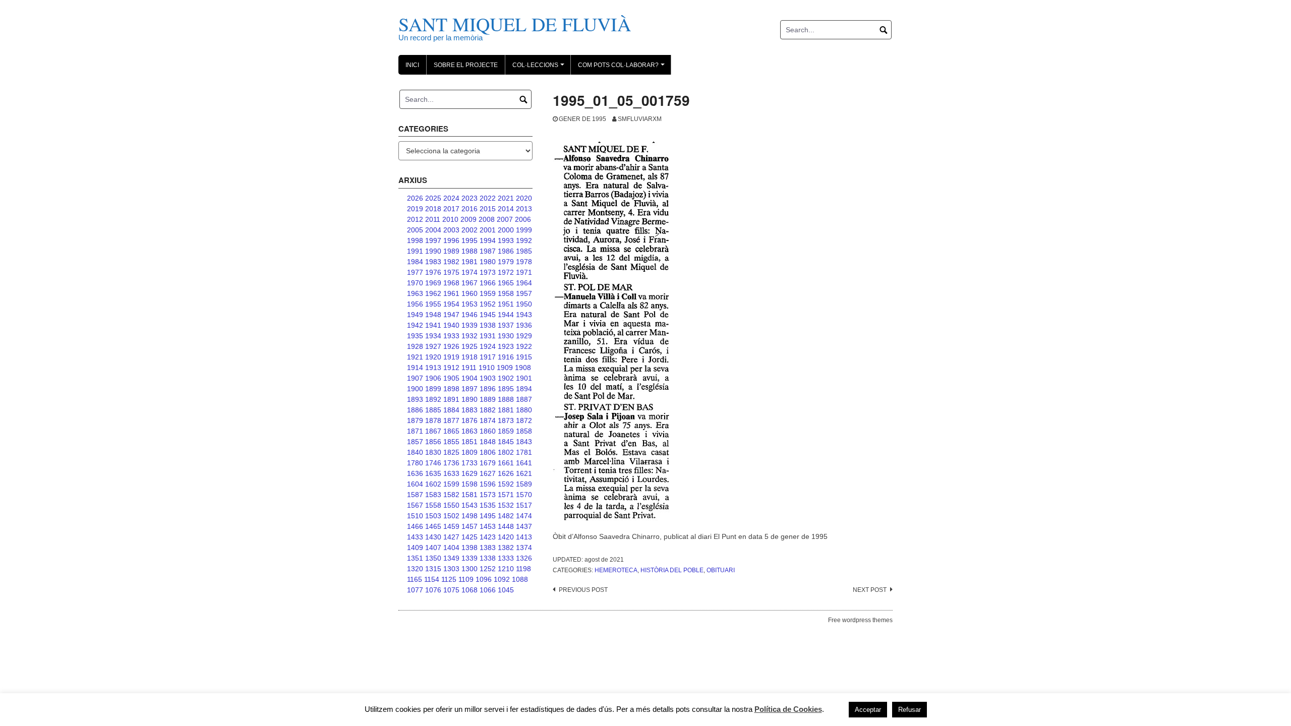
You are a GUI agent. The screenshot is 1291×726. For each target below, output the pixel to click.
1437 (524, 526)
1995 (469, 240)
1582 (451, 495)
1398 (469, 547)
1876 (469, 420)
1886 (415, 410)
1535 (488, 505)
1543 (469, 505)
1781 (524, 452)
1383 (488, 547)
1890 (469, 399)
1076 (433, 590)
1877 (451, 420)
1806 (488, 452)
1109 (466, 579)
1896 (488, 389)
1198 (523, 569)
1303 (451, 569)
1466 (415, 526)
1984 (415, 262)
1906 (433, 378)
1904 (469, 378)
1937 (506, 325)
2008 (487, 219)
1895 (506, 389)
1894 (524, 389)
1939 (469, 325)
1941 (433, 325)
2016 (469, 209)
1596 (488, 484)
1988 (469, 251)
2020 (524, 198)
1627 (488, 473)
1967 (469, 283)
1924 (488, 346)
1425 (469, 537)
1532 (506, 505)
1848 (488, 442)
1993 (506, 240)
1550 (451, 505)
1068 (469, 590)
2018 (433, 209)
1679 (488, 463)
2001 (488, 230)
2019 (415, 209)
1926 (451, 346)
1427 (451, 537)
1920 (433, 357)
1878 (433, 420)
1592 (506, 484)
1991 (415, 251)
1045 (506, 590)
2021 (506, 198)
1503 (433, 516)
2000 (506, 230)
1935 (415, 336)
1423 (488, 537)
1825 (451, 452)
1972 (506, 272)
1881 (506, 410)
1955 (433, 304)
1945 (488, 315)
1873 (506, 420)
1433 (415, 537)
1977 (415, 272)
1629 (469, 473)
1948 (433, 315)
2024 (451, 198)
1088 (520, 579)
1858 (524, 431)
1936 (524, 325)
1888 (506, 399)
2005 (415, 230)
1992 (524, 240)
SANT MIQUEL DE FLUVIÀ (514, 24)
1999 (524, 230)
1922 (524, 346)
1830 (433, 452)
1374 (524, 547)
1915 (524, 357)
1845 (506, 442)
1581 (469, 495)
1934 (433, 336)
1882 (488, 410)
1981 (469, 262)
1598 (469, 484)
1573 (488, 495)
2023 (469, 198)
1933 (451, 336)
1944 (506, 315)
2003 (451, 230)
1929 (524, 336)
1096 (484, 579)
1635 (433, 473)
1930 (506, 336)
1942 (415, 325)
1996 (451, 240)
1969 (433, 283)
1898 (451, 389)
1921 (415, 357)
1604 (415, 484)
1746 (433, 463)
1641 (524, 463)
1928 (415, 346)
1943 (524, 315)
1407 (433, 547)
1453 (488, 526)
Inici (412, 65)
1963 (415, 293)
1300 (469, 569)
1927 (433, 346)
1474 (524, 516)
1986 (506, 251)
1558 (433, 505)
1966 (488, 283)
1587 (415, 495)
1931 (488, 336)
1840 (415, 452)
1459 (451, 526)
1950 (524, 304)
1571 (506, 495)
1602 (433, 484)
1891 (451, 399)
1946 (469, 315)
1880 (524, 410)
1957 (524, 293)
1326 (524, 558)
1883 (469, 410)
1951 (506, 304)
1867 (433, 431)
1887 (524, 399)
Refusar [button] (909, 709)
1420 (506, 537)
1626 (506, 473)
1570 (524, 495)
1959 (488, 293)
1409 (415, 547)
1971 (524, 272)
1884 (451, 410)
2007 (505, 219)
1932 (469, 336)
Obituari (721, 570)
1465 (433, 526)
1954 (451, 304)
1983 (433, 262)
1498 (469, 516)
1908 (523, 368)
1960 (469, 293)
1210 (506, 569)
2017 (451, 209)
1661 (506, 463)
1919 (451, 357)
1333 (506, 558)
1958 (506, 293)
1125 (448, 579)
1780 (415, 463)
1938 (488, 325)
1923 (506, 346)
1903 (488, 378)
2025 (433, 198)
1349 (451, 558)
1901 (524, 378)
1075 (451, 590)
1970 (415, 283)
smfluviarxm (640, 119)
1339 (469, 558)
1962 (433, 293)
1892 (433, 399)
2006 (523, 219)
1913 (433, 368)
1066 (488, 590)
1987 (488, 251)
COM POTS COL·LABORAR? (623, 68)
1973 (488, 272)
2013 (524, 209)
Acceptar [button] (868, 709)
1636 (415, 473)
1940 (451, 325)
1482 (506, 516)
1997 (433, 240)
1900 (415, 389)
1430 (433, 537)
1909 (505, 368)
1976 (433, 272)
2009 (468, 219)
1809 (469, 452)
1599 (451, 484)
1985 (524, 251)
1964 (524, 283)
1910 (487, 368)
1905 (451, 378)
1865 (451, 431)
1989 (451, 251)
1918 (469, 357)
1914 (415, 368)
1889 (488, 399)
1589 (524, 484)
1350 (433, 558)
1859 (506, 431)
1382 (506, 547)
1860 (488, 431)
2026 (415, 198)
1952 (488, 304)
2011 (432, 219)
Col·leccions (539, 68)
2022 (488, 198)
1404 (451, 547)
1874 (488, 420)
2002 (469, 230)
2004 (433, 230)
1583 (433, 495)
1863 (469, 431)
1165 (414, 579)
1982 (451, 262)
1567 (415, 505)
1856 (433, 442)
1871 (415, 431)
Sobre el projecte (466, 65)
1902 (506, 378)
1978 (524, 262)
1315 (433, 569)
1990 (433, 251)
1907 (415, 378)
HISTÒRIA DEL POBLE (671, 570)
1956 (415, 304)
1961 (451, 293)
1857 (415, 442)
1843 (524, 442)
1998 (415, 240)
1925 (469, 346)
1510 (415, 516)
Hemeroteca (616, 570)
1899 (433, 389)
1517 (524, 505)
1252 (488, 569)
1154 (431, 579)
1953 (469, 304)
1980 (488, 262)
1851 (469, 442)
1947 (451, 315)
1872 (524, 420)
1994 (488, 240)
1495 (488, 516)
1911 (469, 368)
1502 (451, 516)
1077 (415, 590)
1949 (415, 315)
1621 (524, 473)
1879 (415, 420)
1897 (469, 389)
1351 (415, 558)
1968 (451, 283)
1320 (415, 569)
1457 (469, 526)
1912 (451, 368)
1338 (488, 558)
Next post (870, 589)
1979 (506, 262)
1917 (488, 357)
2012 (415, 219)
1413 (524, 537)
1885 (433, 410)
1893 (415, 399)
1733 (469, 463)
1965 (506, 283)
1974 (469, 272)
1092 (502, 579)
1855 (451, 442)
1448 (506, 526)
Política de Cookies (788, 709)
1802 (506, 452)
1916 (506, 357)
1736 (451, 463)
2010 (450, 219)
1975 (451, 272)
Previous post (583, 589)
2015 (488, 209)
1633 (451, 473)
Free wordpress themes (860, 620)
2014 (506, 209)
